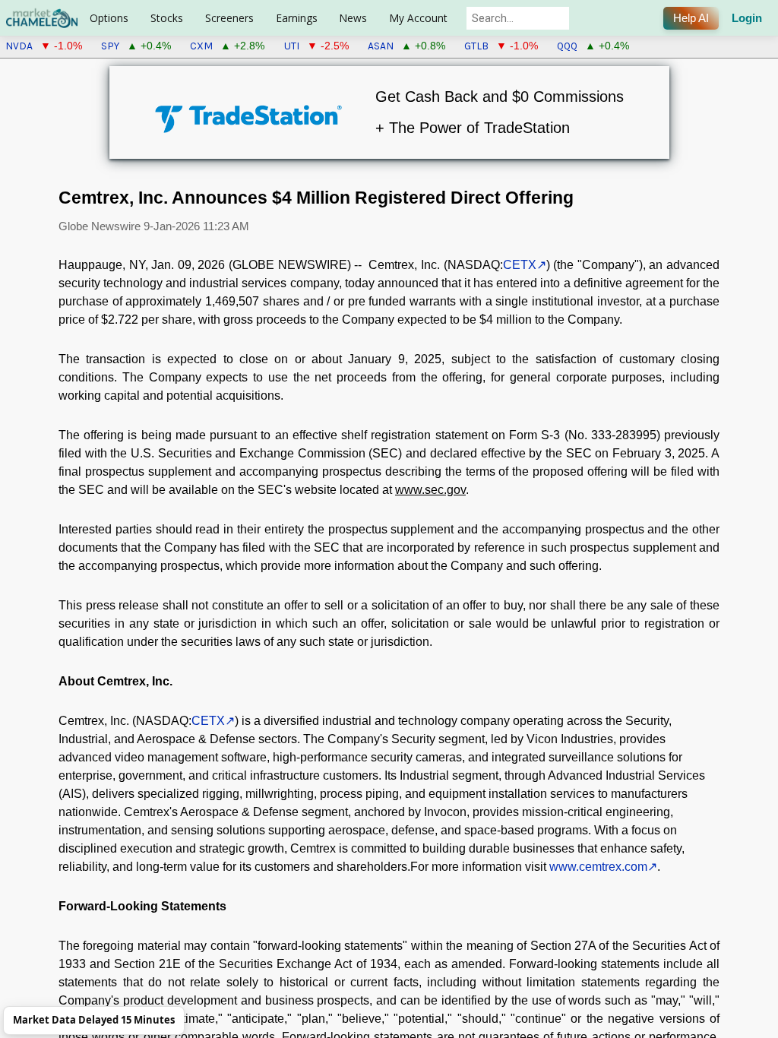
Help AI (691, 18)
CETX (519, 264)
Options (109, 18)
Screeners (229, 18)
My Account (418, 18)
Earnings (297, 18)
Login (747, 18)
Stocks (166, 18)
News (353, 18)
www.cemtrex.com (598, 866)
